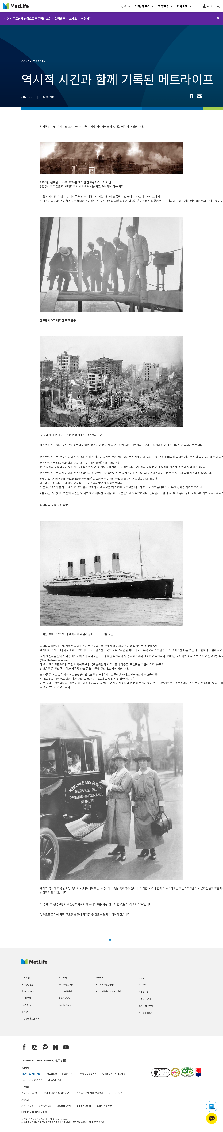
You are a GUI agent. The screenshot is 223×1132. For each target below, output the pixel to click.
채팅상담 (25, 1011)
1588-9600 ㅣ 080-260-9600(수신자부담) (43, 1060)
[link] (191, 96)
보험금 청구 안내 (146, 1005)
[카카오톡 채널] (45, 1047)
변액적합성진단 (64, 1105)
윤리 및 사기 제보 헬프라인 (56, 1092)
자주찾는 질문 (145, 991)
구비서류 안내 (145, 998)
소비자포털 (26, 998)
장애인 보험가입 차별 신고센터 (88, 1092)
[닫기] (218, 18)
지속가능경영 (64, 998)
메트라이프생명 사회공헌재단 (108, 991)
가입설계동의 (27, 1105)
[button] (126, 6)
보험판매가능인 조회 (30, 1018)
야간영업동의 (45, 1105)
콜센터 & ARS (27, 991)
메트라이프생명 (65, 991)
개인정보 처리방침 (31, 1074)
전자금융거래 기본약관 (32, 1079)
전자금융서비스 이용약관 (113, 1073)
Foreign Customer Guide (34, 1111)
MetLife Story (65, 1004)
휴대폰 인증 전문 (104, 1105)
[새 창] (175, 1076)
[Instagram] (34, 1047)
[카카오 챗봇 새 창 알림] (211, 1118)
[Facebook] (24, 1047)
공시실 (141, 977)
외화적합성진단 (84, 1105)
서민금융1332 (115, 1092)
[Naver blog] (55, 1047)
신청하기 (86, 18)
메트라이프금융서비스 (105, 984)
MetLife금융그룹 (66, 984)
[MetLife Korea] (34, 963)
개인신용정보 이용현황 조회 (60, 1073)
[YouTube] (66, 1047)
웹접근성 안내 (54, 1079)
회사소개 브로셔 (146, 1012)
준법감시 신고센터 (29, 1092)
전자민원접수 (27, 1004)
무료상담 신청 (27, 984)
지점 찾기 (143, 984)
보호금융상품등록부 (87, 1073)
